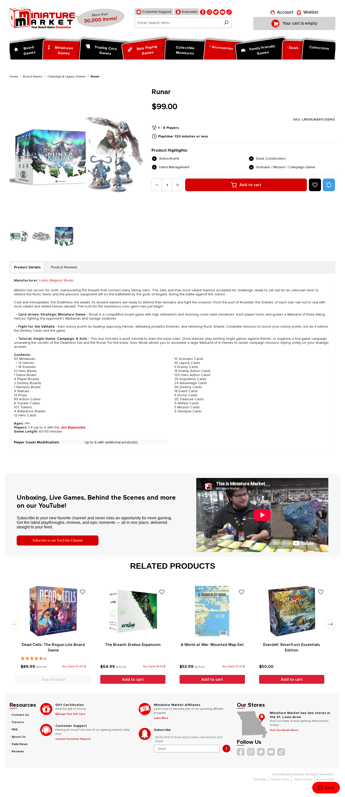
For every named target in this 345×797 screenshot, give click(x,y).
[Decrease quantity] (157, 185)
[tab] (27, 267)
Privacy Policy (279, 779)
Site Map (260, 779)
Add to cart (250, 184)
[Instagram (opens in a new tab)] (209, 12)
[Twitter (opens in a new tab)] (216, 12)
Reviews (18, 751)
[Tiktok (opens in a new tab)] (229, 12)
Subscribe (189, 12)
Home (14, 76)
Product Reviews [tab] (64, 267)
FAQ (15, 729)
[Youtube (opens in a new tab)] (222, 12)
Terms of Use (303, 779)
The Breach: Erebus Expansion (133, 644)
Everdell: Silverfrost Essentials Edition (291, 647)
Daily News (20, 744)
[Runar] (77, 155)
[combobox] (178, 22)
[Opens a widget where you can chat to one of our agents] (326, 788)
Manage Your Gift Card (70, 714)
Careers (18, 722)
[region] (77, 167)
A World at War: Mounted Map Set (212, 644)
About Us (19, 737)
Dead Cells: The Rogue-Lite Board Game (53, 647)
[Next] (129, 155)
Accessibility (325, 779)
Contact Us (20, 715)
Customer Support (156, 12)
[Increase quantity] (177, 185)
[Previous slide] (15, 624)
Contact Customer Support (73, 739)
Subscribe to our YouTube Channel (58, 540)
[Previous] (18, 155)
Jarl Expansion (72, 427)
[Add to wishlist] (315, 185)
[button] (329, 185)
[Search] (226, 22)
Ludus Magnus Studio (56, 280)
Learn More (161, 718)
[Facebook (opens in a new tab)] (203, 12)
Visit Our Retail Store (284, 730)
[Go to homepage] (42, 18)
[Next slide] (330, 624)
